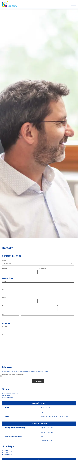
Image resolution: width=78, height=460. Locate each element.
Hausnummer (61, 306)
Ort (21, 314)
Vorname (4, 268)
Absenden (38, 381)
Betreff (4, 327)
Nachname (42, 268)
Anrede (4, 260)
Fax (3, 289)
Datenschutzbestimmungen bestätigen (13, 374)
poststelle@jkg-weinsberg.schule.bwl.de (54, 416)
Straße (4, 306)
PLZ (3, 314)
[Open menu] (73, 4)
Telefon (4, 281)
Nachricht (5, 335)
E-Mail (4, 297)
